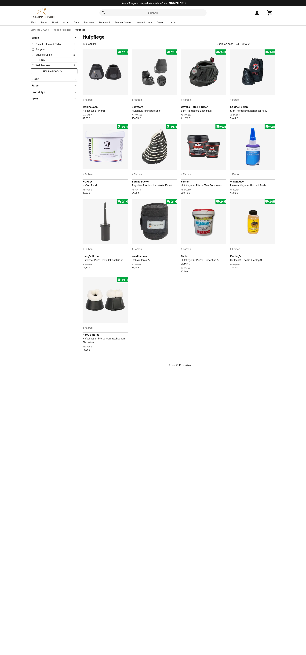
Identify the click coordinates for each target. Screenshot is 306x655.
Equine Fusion (239, 107)
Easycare (137, 107)
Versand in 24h (144, 22)
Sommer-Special (123, 22)
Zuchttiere (89, 22)
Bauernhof (104, 22)
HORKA (87, 181)
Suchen (153, 13)
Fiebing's (235, 256)
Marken (172, 22)
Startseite (35, 29)
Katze (66, 22)
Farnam (185, 181)
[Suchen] (103, 12)
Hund (55, 22)
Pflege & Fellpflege (62, 29)
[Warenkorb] (269, 13)
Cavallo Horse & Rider (194, 107)
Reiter (44, 22)
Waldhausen (90, 107)
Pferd (33, 22)
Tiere (76, 22)
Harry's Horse (91, 256)
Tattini (184, 256)
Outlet (160, 22)
